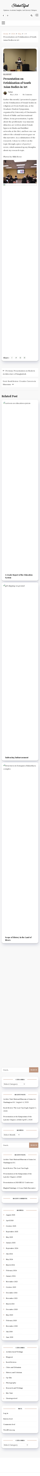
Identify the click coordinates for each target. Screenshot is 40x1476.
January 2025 (10, 1243)
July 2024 (9, 1254)
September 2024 (12, 1248)
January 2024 (10, 1276)
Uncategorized (11, 1398)
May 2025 (9, 1237)
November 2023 (12, 1282)
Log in (5, 1413)
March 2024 (10, 1265)
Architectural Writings (14, 1352)
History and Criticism (14, 1372)
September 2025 (12, 1232)
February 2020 (11, 1320)
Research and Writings (14, 1388)
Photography (11, 1383)
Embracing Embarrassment (16, 757)
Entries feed (7, 1419)
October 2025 (11, 1226)
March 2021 (10, 1304)
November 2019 (12, 1326)
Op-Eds (9, 1378)
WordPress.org (9, 1430)
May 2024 (9, 1259)
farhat (10, 92)
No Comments (27, 94)
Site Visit (9, 1393)
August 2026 (10, 1215)
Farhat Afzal (20, 6)
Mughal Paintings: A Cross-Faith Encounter (19, 1188)
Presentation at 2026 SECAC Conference (18, 1182)
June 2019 (9, 1337)
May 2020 (9, 1315)
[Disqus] (20, 979)
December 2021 (11, 1293)
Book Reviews (11, 1362)
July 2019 (9, 1332)
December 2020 (12, 1309)
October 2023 (11, 1287)
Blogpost (7, 74)
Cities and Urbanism (13, 1367)
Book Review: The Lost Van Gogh (15, 1108)
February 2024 (11, 1270)
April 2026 (10, 1220)
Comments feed (9, 1424)
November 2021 (11, 1298)
